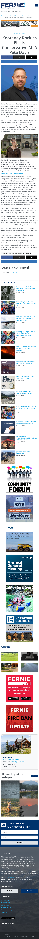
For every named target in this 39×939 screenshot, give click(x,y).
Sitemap (15, 936)
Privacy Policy (24, 936)
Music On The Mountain (11, 759)
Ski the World (5, 912)
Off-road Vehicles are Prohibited (23, 452)
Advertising (7, 936)
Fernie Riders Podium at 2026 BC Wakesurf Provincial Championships (26, 318)
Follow (34, 776)
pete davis (28, 253)
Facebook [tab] (6, 273)
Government (17, 33)
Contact (33, 936)
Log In (9, 891)
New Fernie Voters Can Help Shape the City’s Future (26, 422)
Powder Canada (6, 907)
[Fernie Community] (14, 4)
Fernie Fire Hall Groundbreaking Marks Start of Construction (26, 438)
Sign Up (29, 891)
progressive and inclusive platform (13, 173)
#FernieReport (5, 900)
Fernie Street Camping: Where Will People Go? (24, 392)
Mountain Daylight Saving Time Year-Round (25, 377)
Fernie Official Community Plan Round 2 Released (25, 362)
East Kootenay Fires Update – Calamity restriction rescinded (26, 348)
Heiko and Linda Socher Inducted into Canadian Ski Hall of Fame (25, 288)
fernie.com (10, 877)
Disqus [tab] (15, 273)
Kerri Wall (11, 253)
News (23, 33)
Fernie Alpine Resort (17, 762)
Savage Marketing (6, 910)
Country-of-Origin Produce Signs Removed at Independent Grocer (25, 333)
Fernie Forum (5, 905)
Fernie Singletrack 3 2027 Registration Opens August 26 (26, 303)
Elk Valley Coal (5, 902)
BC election (5, 253)
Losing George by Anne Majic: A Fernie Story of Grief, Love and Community (26, 408)
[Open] (10, 789)
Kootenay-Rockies (19, 253)
